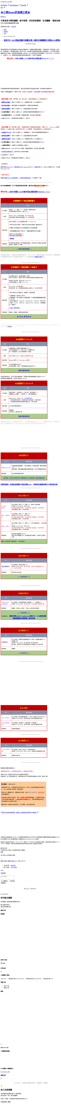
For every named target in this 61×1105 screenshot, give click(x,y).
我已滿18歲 (4, 1101)
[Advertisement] (12, 436)
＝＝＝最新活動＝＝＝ (24, 612)
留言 (13, 861)
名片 (5, 33)
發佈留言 (3, 883)
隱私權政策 (39, 1083)
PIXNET (18, 1083)
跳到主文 (3, 16)
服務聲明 (46, 1083)
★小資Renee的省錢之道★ (15, 12)
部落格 (6, 31)
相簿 (5, 29)
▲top (2, 870)
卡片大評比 (13, 867)
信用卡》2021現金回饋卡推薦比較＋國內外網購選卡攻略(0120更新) (32, 40)
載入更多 (3, 873)
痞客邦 (9, 861)
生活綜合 (13, 26)
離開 (9, 1101)
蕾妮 (2, 852)
